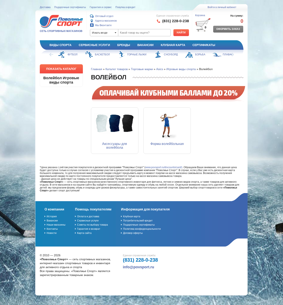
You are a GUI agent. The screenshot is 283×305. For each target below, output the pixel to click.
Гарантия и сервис (101, 7)
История (52, 216)
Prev (51, 54)
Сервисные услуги (94, 45)
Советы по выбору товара (92, 224)
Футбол (72, 54)
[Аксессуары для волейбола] (114, 123)
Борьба (200, 54)
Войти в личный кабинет (222, 7)
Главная (96, 69)
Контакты (52, 228)
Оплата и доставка (88, 216)
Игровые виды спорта (181, 69)
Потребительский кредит (138, 220)
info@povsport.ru (138, 267)
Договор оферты (133, 233)
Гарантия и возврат (88, 228)
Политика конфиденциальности (142, 228)
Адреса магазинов (106, 20)
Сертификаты (203, 45)
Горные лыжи (136, 54)
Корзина (200, 15)
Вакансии (145, 45)
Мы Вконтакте (103, 25)
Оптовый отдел (104, 16)
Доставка (45, 7)
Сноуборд (171, 54)
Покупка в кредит (125, 7)
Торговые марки (142, 69)
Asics (159, 69)
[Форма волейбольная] (167, 123)
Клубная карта (173, 45)
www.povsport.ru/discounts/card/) (163, 167)
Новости (52, 233)
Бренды (123, 45)
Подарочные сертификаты (70, 7)
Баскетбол (102, 54)
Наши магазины (56, 224)
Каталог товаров (116, 69)
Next (231, 54)
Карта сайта (84, 233)
